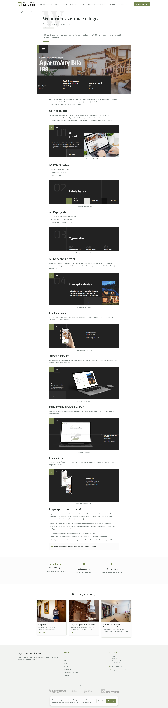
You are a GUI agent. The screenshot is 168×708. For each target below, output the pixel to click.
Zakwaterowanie (44, 4)
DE (131, 4)
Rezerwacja (141, 4)
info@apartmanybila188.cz (120, 670)
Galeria (74, 4)
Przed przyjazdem (97, 4)
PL (127, 4)
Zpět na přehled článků (28, 12)
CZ (119, 4)
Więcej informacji (85, 702)
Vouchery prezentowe (71, 672)
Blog (83, 4)
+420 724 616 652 (117, 666)
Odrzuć (100, 701)
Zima (65, 4)
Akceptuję (111, 701)
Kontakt (113, 4)
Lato (57, 4)
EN (123, 4)
